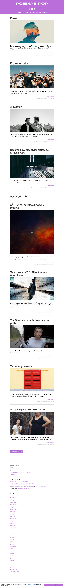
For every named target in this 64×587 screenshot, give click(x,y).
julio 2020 (12, 506)
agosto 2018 (13, 518)
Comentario (52, 55)
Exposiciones (13, 546)
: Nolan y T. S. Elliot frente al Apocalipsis (28, 274)
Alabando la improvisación (41, 486)
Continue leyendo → (50, 53)
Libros (42, 444)
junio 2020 (12, 507)
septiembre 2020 (13, 502)
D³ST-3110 (42, 264)
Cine (43, 312)
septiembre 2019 (13, 511)
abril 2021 (12, 497)
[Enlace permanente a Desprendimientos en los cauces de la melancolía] (32, 178)
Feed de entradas (14, 569)
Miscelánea (39, 187)
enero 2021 (12, 500)
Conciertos (12, 537)
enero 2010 (12, 528)
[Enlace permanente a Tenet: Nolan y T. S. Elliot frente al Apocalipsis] (32, 301)
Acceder (12, 567)
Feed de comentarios (14, 571)
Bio (30, 12)
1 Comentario (51, 98)
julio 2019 (12, 514)
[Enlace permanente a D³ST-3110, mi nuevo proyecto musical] (32, 254)
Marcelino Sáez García (15, 481)
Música (38, 12)
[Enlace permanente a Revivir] (32, 44)
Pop (34, 12)
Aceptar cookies (59, 584)
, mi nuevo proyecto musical (27, 206)
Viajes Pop (12, 560)
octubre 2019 (13, 509)
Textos (19, 12)
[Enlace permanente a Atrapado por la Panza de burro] (32, 435)
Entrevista (12, 543)
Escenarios (12, 544)
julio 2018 (12, 520)
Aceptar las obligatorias (49, 584)
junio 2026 (12, 495)
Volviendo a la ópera (30, 483)
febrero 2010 (13, 527)
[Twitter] (29, 9)
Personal (41, 55)
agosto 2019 (13, 513)
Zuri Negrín (36, 55)
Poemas (25, 12)
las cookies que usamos (31, 584)
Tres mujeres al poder (30, 484)
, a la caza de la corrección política (29, 322)
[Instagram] (34, 9)
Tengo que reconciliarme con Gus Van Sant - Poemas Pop (22, 486)
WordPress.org (13, 573)
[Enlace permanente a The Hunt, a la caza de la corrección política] (32, 349)
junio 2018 (12, 521)
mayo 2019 (12, 516)
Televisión (12, 557)
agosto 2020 (13, 504)
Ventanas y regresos (21, 366)
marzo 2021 (12, 499)
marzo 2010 (12, 525)
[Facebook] (32, 9)
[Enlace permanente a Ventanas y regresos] (32, 392)
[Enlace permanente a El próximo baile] (32, 89)
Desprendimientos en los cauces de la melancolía (29, 151)
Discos (11, 541)
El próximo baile (19, 63)
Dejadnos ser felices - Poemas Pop (17, 484)
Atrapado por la (27, 409)
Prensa (44, 12)
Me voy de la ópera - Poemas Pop (17, 483)
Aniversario (16, 106)
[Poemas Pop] (32, 5)
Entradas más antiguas (16, 451)
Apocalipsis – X (18, 196)
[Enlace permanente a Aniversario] (32, 132)
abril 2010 (12, 523)
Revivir (14, 18)
